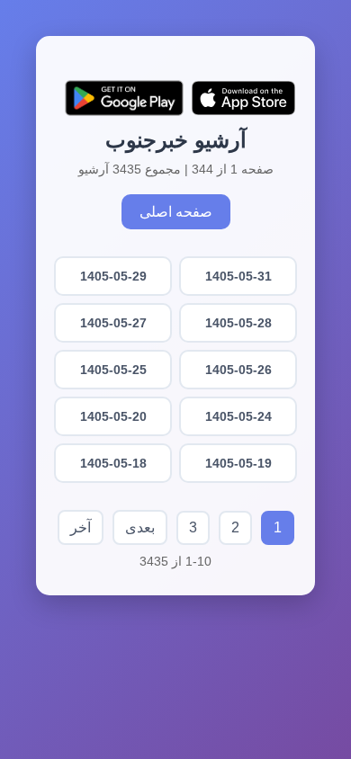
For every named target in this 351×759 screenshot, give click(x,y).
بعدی (140, 527)
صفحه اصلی (176, 211)
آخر (80, 527)
